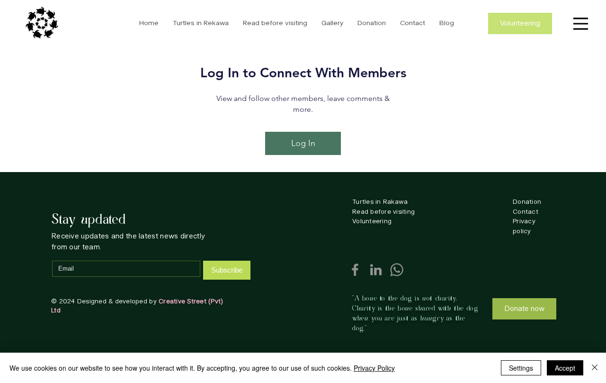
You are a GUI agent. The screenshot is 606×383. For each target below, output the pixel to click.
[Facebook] (355, 270)
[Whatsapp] (397, 270)
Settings (521, 368)
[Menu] (579, 24)
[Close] (594, 367)
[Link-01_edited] (376, 270)
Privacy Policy (374, 368)
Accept (565, 368)
